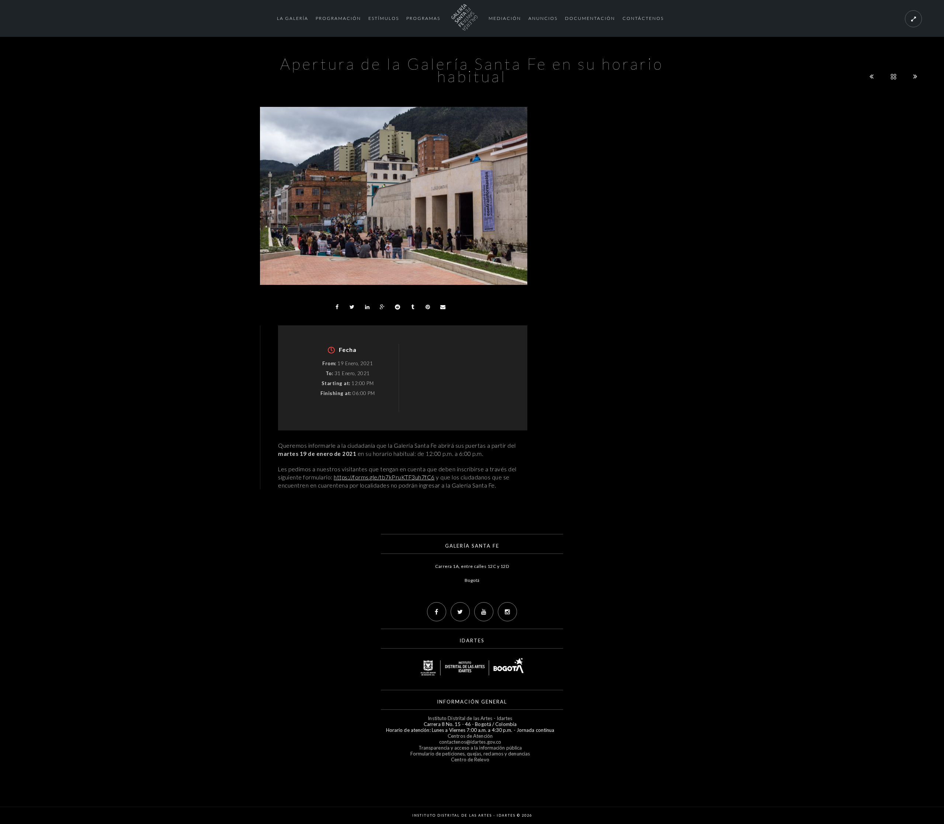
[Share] (337, 307)
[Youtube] (484, 612)
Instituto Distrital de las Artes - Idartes (470, 718)
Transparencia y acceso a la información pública (470, 748)
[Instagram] (507, 612)
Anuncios (543, 18)
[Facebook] (436, 612)
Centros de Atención (470, 736)
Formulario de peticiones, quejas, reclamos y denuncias (470, 754)
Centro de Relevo (470, 759)
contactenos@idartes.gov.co (470, 742)
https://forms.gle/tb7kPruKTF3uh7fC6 (384, 477)
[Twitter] (460, 612)
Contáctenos (643, 18)
